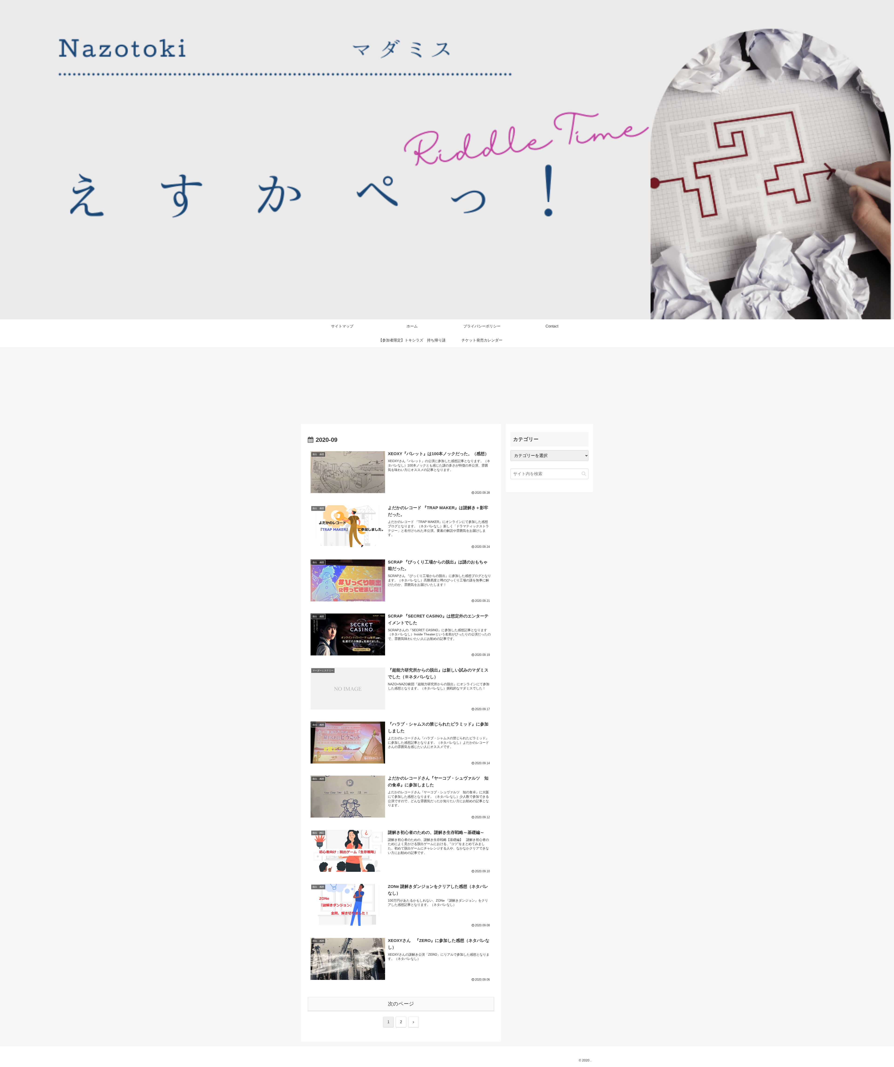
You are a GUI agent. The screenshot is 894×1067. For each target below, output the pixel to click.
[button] (584, 473)
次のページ (401, 1004)
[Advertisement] (447, 385)
